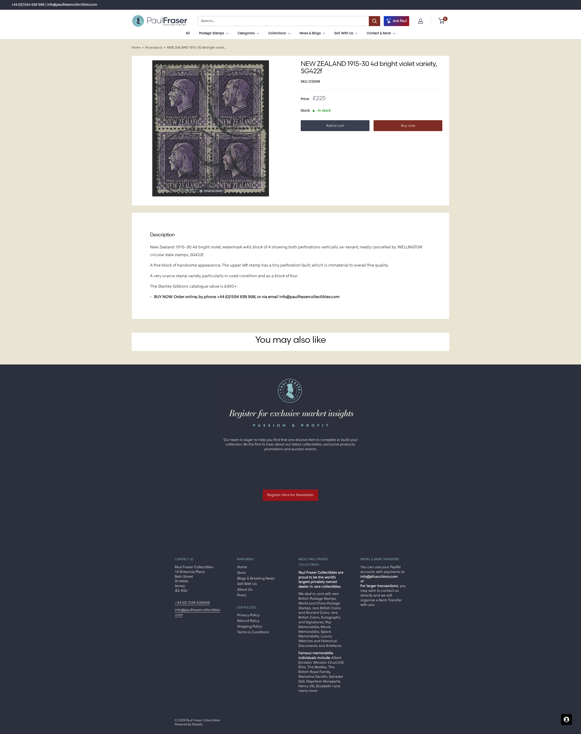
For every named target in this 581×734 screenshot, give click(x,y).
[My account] (420, 21)
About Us (244, 589)
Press (241, 595)
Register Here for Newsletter (290, 495)
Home (136, 47)
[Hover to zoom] (210, 128)
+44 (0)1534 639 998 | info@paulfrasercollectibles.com (54, 5)
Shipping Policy (249, 626)
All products (153, 47)
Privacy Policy (248, 615)
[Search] (374, 21)
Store (241, 573)
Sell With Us (247, 584)
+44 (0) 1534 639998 (192, 603)
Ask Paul (400, 21)
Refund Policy (248, 621)
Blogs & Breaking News (256, 578)
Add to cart (335, 126)
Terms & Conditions (253, 632)
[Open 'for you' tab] (566, 719)
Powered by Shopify (189, 724)
